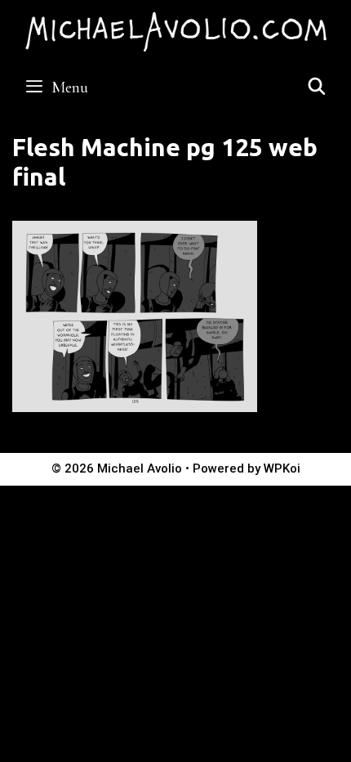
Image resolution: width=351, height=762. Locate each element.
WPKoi (282, 468)
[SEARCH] (317, 87)
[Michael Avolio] (175, 29)
